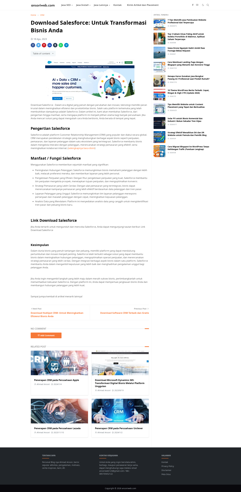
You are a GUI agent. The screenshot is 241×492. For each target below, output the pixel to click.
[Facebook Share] (33, 45)
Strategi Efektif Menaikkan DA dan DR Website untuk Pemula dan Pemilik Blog (187, 133)
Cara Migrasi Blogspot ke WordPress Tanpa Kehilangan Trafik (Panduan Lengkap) (188, 148)
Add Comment (47, 335)
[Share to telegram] (66, 45)
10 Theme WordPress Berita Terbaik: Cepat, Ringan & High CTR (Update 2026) (188, 91)
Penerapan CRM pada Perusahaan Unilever (119, 428)
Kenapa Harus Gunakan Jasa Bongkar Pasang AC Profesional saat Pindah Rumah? (188, 77)
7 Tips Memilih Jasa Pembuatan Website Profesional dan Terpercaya (187, 21)
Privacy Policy (168, 466)
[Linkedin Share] (49, 45)
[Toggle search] (207, 5)
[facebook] (193, 5)
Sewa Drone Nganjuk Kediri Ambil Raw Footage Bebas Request (186, 49)
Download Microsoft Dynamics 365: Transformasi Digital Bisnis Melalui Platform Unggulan (119, 383)
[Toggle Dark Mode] (203, 5)
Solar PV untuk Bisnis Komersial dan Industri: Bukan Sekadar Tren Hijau (185, 119)
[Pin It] (44, 45)
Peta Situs (166, 474)
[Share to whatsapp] (61, 45)
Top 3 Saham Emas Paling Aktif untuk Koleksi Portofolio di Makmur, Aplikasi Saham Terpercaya (186, 37)
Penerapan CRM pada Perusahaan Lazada (57, 428)
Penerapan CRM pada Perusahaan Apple (56, 380)
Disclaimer (166, 470)
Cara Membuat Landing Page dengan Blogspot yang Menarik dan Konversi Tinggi (189, 63)
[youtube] (197, 5)
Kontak (165, 462)
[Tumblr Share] (55, 45)
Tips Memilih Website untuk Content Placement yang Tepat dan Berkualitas (186, 105)
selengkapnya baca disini (81, 148)
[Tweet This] (38, 45)
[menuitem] (66, 5)
